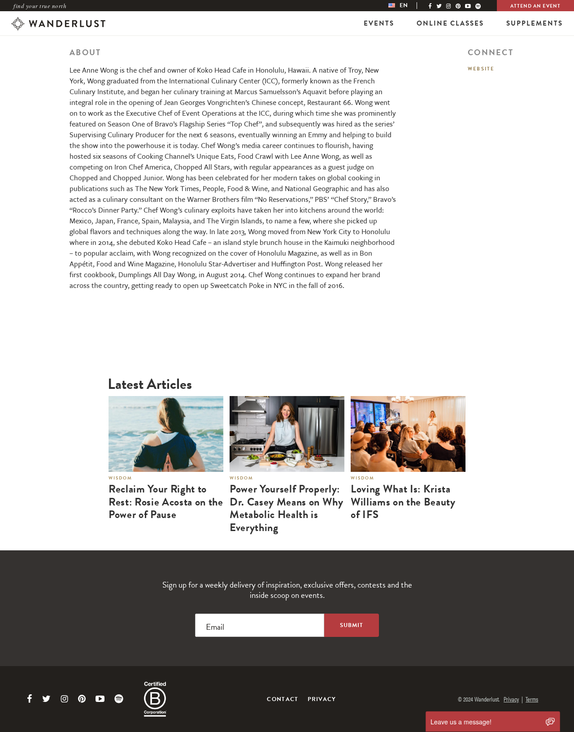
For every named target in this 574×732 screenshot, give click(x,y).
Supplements (534, 23)
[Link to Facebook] (29, 698)
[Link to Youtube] (100, 698)
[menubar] (407, 5)
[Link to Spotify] (118, 698)
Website (481, 69)
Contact (282, 699)
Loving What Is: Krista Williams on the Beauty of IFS (403, 502)
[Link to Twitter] (46, 698)
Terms (532, 698)
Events (379, 23)
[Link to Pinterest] (82, 698)
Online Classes (450, 23)
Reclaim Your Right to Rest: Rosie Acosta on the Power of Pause (166, 502)
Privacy (322, 699)
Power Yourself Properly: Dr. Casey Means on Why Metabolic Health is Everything (287, 508)
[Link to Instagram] (64, 698)
